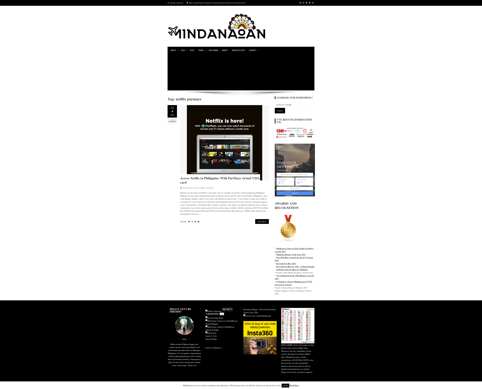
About (173, 50)
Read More (262, 221)
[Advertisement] (241, 72)
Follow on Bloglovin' (213, 347)
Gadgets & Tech (238, 50)
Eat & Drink (213, 50)
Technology (210, 188)
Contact (252, 50)
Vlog (183, 50)
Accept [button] (285, 385)
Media (203, 188)
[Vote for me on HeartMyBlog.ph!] (257, 315)
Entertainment (188, 188)
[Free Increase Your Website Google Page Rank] (214, 317)
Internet (197, 188)
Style (192, 50)
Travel (201, 50)
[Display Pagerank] (213, 311)
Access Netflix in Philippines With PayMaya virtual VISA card (220, 180)
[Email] (198, 221)
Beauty (225, 50)
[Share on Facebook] (189, 221)
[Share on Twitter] (192, 221)
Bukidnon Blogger (250, 309)
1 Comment (172, 120)
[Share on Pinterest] (195, 221)
